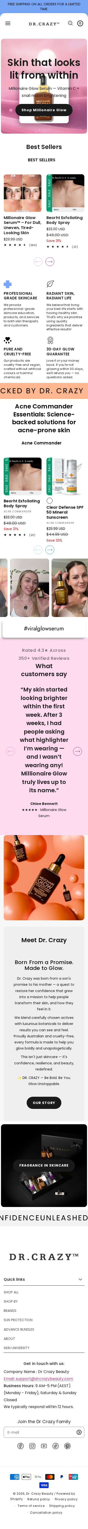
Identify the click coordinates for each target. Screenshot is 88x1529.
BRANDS (10, 1310)
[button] (8, 23)
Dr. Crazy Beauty (39, 1494)
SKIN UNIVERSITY (17, 1347)
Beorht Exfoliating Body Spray (64, 220)
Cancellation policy (46, 1513)
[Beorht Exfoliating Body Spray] (65, 193)
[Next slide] (49, 261)
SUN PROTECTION (18, 1319)
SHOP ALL (11, 1292)
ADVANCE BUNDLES (19, 1329)
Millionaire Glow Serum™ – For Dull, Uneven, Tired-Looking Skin (22, 225)
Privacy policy (66, 1499)
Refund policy (38, 1499)
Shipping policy (62, 1506)
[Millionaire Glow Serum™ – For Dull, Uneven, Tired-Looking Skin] (23, 193)
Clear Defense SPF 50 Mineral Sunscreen (65, 512)
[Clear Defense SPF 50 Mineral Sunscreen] (65, 476)
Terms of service (31, 1506)
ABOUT (9, 1338)
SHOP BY (11, 1301)
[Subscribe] (79, 1432)
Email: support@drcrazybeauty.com (38, 1379)
